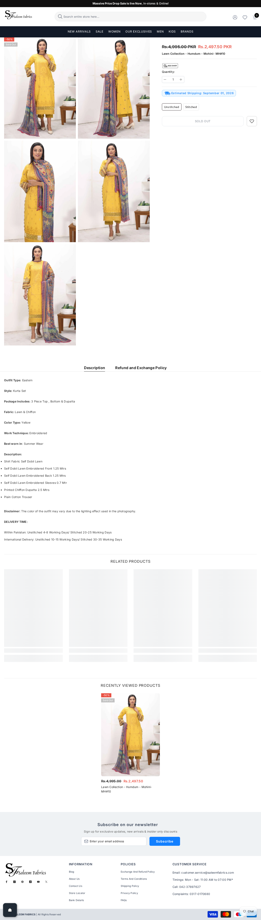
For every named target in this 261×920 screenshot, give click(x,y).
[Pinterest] (22, 881)
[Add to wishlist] (252, 121)
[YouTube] (38, 881)
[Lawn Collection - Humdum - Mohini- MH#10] (130, 734)
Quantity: (168, 71)
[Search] (130, 16)
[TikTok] (30, 881)
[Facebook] (6, 881)
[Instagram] (14, 881)
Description (94, 368)
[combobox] (134, 16)
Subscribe (164, 841)
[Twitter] (46, 881)
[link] (33, 650)
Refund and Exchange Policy (141, 368)
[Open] (10, 910)
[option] (130, 744)
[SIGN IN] (235, 17)
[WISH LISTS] (244, 17)
